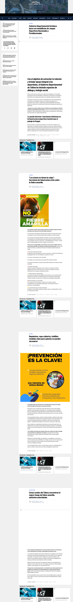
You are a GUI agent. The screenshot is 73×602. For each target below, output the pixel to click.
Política (48, 18)
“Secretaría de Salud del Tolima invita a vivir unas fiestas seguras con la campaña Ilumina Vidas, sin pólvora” (9, 56)
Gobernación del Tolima (33, 135)
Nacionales (62, 18)
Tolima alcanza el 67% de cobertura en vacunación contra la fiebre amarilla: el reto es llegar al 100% (10, 76)
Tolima (20, 18)
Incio (9, 18)
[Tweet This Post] (7, 48)
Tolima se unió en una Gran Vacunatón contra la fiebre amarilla (9, 66)
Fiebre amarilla (40, 294)
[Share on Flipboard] (11, 48)
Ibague (24, 18)
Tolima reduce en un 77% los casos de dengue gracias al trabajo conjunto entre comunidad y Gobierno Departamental (9, 83)
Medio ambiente (42, 18)
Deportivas (35, 18)
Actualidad (14, 18)
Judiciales (29, 18)
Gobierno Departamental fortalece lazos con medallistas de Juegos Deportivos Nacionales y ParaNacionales (9, 25)
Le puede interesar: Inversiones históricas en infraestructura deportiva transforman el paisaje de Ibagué (44, 118)
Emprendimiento (55, 18)
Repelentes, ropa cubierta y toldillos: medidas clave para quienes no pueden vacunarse (10, 36)
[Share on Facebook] (4, 48)
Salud (51, 294)
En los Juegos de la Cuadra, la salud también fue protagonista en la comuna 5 (9, 71)
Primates (47, 294)
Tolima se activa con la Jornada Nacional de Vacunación (8, 61)
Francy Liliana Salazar (53, 134)
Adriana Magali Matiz (41, 134)
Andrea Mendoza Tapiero (37, 37)
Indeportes (42, 135)
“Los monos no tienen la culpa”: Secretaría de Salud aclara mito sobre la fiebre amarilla (9, 31)
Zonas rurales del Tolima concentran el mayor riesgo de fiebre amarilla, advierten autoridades (9, 43)
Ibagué (46, 581)
